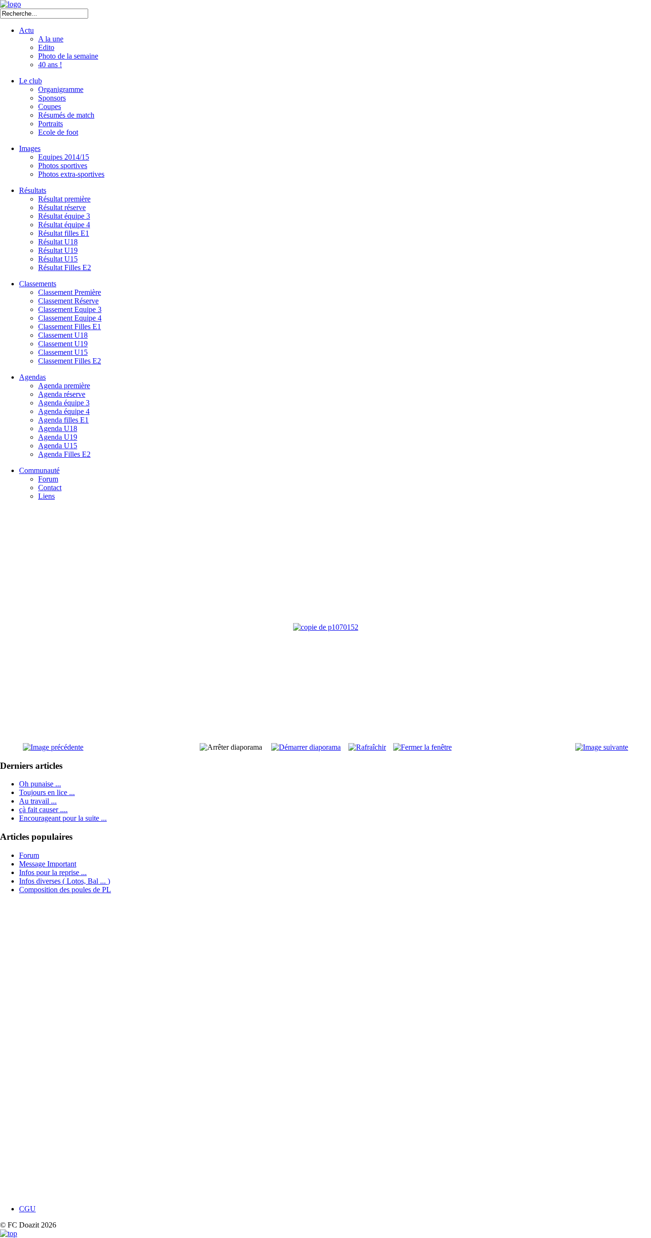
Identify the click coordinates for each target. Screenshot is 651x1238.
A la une (50, 39)
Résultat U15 (58, 259)
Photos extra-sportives (71, 174)
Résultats (32, 190)
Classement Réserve (68, 301)
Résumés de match (66, 115)
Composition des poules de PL (65, 890)
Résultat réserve (62, 207)
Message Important (47, 864)
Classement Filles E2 (69, 361)
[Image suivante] (601, 747)
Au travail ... (38, 801)
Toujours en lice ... (47, 792)
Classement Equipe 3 (70, 309)
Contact (49, 487)
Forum (48, 479)
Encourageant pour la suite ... (63, 818)
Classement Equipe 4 (70, 318)
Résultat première (64, 199)
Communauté (39, 470)
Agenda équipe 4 (64, 411)
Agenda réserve (61, 394)
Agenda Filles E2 (64, 454)
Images (30, 148)
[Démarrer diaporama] (306, 747)
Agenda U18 (57, 428)
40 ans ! (50, 64)
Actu (26, 30)
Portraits (50, 124)
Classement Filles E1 (69, 326)
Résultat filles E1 (63, 233)
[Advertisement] (45, 1049)
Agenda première (64, 386)
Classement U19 (63, 344)
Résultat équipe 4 (64, 225)
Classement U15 (63, 352)
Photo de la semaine (68, 56)
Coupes (49, 106)
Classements (37, 284)
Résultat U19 (58, 250)
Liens (46, 496)
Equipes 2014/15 (63, 157)
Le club (30, 81)
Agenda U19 (57, 437)
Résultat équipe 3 (64, 216)
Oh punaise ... (40, 784)
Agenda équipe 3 (64, 403)
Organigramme (60, 89)
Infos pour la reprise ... (53, 872)
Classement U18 (63, 335)
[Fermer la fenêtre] (422, 747)
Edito (46, 47)
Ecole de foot (58, 132)
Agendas (32, 377)
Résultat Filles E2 (64, 267)
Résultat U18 (58, 242)
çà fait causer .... (43, 809)
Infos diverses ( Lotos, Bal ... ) (64, 881)
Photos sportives (62, 165)
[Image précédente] (53, 747)
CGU (27, 1209)
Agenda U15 (57, 446)
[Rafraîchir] (367, 747)
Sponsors (52, 98)
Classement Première (69, 292)
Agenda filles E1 (63, 420)
